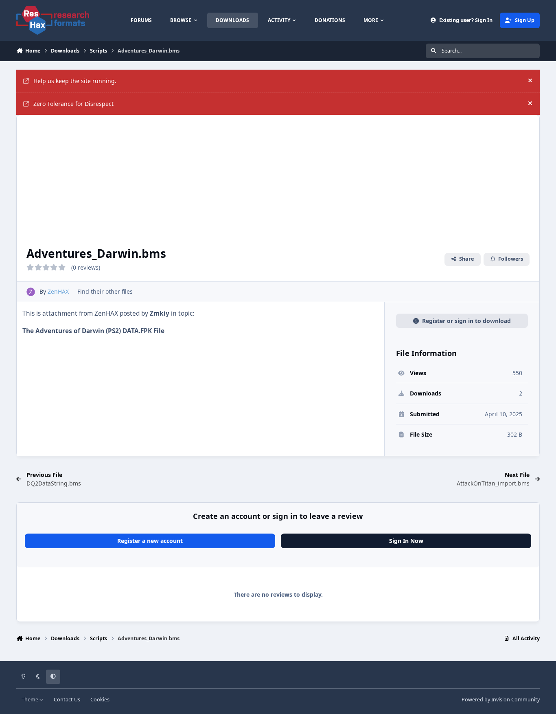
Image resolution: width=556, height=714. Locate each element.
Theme (30, 699)
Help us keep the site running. (74, 81)
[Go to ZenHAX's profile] (30, 292)
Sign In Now (406, 541)
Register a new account (150, 541)
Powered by (501, 699)
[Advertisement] (278, 176)
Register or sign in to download (466, 321)
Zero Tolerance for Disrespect (73, 104)
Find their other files (105, 291)
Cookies (99, 699)
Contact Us (67, 699)
